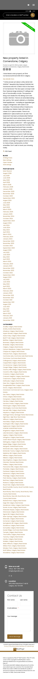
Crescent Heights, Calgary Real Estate (16, 376)
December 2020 (8, 320)
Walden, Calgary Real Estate (13, 541)
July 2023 (6, 252)
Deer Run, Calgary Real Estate (13, 383)
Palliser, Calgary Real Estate (12, 464)
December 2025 (8, 191)
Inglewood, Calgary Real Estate (13, 426)
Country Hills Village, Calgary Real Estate (17, 370)
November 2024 (8, 216)
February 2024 (8, 237)
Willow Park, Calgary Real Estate (14, 546)
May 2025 (6, 205)
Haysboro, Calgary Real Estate (13, 412)
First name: (11, 600)
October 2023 (8, 246)
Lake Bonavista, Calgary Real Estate (15, 433)
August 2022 (7, 277)
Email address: (12, 608)
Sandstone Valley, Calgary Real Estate (16, 505)
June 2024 (6, 228)
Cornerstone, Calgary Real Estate (19, 67)
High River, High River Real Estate (14, 417)
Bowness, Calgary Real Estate (13, 342)
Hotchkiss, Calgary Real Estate (13, 422)
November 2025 (8, 194)
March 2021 (7, 313)
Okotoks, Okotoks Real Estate (13, 462)
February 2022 (8, 291)
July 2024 (6, 225)
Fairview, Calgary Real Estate (13, 401)
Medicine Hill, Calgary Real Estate (14, 453)
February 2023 (8, 264)
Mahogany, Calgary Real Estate (14, 442)
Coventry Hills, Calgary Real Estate (15, 372)
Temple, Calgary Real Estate (13, 532)
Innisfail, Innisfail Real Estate (12, 428)
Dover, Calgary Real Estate (12, 388)
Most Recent (7, 171)
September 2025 (9, 198)
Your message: (12, 616)
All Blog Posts (7, 158)
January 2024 (7, 239)
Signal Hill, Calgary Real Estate (13, 514)
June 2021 (6, 307)
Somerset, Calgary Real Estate (13, 521)
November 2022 (8, 270)
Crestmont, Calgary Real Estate (14, 379)
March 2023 (7, 261)
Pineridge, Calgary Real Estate (13, 476)
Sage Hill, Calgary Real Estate (13, 503)
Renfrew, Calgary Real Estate (13, 480)
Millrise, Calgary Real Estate (12, 455)
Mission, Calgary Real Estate (12, 458)
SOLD (34, 11)
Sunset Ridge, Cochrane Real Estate (15, 530)
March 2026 (7, 185)
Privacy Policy (8, 646)
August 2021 (7, 304)
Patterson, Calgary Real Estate (13, 474)
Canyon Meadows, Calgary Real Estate (16, 349)
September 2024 (9, 221)
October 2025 (8, 196)
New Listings (7, 160)
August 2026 (7, 173)
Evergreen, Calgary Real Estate (14, 399)
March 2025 (7, 209)
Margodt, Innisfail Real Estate (13, 446)
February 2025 (8, 212)
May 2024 (6, 230)
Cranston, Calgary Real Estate (13, 374)
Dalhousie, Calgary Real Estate (13, 381)
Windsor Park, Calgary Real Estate (15, 548)
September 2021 (8, 302)
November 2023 (8, 243)
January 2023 (7, 266)
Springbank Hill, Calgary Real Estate (15, 523)
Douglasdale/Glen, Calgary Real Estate (16, 385)
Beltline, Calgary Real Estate (12, 340)
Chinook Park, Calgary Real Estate (15, 354)
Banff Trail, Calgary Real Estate (13, 338)
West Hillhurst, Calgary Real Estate (15, 544)
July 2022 (6, 280)
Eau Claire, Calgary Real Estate (13, 394)
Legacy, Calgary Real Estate (12, 435)
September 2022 (9, 275)
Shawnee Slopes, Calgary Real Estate (16, 510)
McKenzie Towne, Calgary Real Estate (16, 451)
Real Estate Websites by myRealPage (23, 646)
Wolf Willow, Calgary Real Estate (14, 550)
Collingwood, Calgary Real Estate (14, 361)
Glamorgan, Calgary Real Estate (14, 406)
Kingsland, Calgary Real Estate (13, 431)
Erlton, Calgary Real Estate (12, 397)
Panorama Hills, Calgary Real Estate (15, 467)
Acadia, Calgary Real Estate (12, 327)
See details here (8, 79)
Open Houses (7, 162)
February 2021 (8, 316)
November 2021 (8, 298)
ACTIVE (27, 11)
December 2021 (8, 295)
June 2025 (6, 203)
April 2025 (6, 207)
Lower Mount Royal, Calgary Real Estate (16, 440)
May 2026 (6, 180)
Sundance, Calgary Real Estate (13, 526)
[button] (9, 575)
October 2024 (8, 219)
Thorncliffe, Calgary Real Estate (14, 535)
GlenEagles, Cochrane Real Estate (15, 408)
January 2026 (7, 189)
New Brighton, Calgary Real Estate (15, 460)
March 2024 (7, 234)
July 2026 (6, 176)
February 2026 (8, 187)
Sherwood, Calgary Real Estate (13, 512)
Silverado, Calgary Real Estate (13, 519)
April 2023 (6, 259)
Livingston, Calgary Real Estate (13, 437)
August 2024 (7, 223)
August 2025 (7, 200)
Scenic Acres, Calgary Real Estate (14, 507)
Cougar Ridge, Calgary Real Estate (15, 367)
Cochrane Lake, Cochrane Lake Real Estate (18, 356)
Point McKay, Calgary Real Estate (14, 478)
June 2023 (6, 255)
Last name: (24, 600)
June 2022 (6, 282)
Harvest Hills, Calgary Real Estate (14, 410)
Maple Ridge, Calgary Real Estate (14, 444)
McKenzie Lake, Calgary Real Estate (15, 449)
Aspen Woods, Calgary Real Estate (15, 333)
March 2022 (7, 289)
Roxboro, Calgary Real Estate (13, 483)
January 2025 (7, 214)
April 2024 (6, 232)
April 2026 (6, 182)
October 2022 (8, 273)
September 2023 (9, 248)
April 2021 (6, 311)
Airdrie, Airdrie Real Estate (12, 329)
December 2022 (8, 268)
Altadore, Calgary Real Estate (13, 331)
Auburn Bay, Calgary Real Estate (14, 336)
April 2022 (6, 286)
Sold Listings (7, 165)
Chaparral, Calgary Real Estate (13, 351)
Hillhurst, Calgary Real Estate (13, 419)
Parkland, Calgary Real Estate (13, 471)
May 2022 (6, 284)
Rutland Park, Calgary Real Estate (14, 501)
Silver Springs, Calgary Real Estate (15, 516)
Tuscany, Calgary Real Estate (13, 537)
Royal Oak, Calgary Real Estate (13, 485)
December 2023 (8, 241)
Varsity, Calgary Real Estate (12, 539)
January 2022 (7, 293)
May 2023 (6, 257)
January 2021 (7, 318)
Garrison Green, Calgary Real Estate (15, 403)
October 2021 (7, 300)
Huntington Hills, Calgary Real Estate (15, 424)
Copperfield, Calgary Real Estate (14, 363)
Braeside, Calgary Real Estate (13, 345)
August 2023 (7, 250)
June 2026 (6, 178)
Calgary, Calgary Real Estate (13, 347)
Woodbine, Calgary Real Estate (13, 553)
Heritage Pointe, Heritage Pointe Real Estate (18, 415)
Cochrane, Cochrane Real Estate (14, 358)
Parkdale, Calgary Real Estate (13, 469)
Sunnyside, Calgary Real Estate (13, 528)
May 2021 (6, 309)
